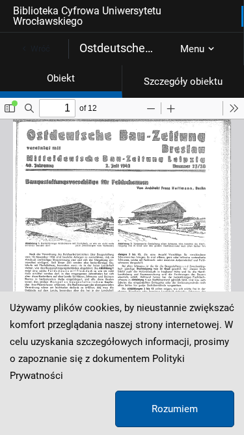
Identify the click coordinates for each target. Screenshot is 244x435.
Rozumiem (175, 409)
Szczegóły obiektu (183, 81)
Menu (192, 49)
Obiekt (61, 78)
